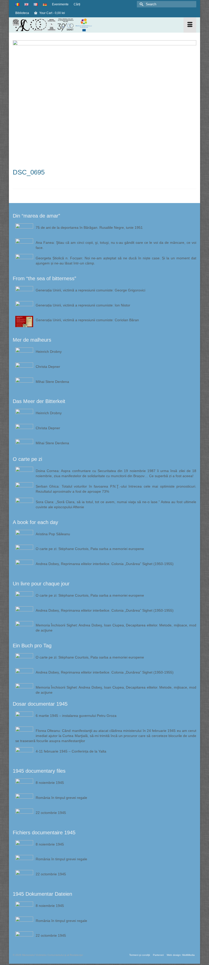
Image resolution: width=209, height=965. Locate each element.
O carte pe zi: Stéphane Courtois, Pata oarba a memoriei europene (90, 549)
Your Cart (51, 13)
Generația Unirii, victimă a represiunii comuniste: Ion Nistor (83, 305)
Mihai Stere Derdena (52, 382)
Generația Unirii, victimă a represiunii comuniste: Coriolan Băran (87, 320)
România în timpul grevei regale (61, 798)
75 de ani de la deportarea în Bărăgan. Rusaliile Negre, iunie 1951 (89, 227)
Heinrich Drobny (49, 352)
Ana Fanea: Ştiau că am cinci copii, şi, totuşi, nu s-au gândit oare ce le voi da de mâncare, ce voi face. (116, 245)
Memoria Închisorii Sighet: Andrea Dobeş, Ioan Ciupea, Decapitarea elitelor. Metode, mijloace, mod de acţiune (116, 627)
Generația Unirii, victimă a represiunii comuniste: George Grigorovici (90, 290)
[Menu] (190, 25)
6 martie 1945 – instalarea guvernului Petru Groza (76, 716)
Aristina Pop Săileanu (53, 534)
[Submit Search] (141, 4)
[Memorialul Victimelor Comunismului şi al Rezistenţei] (81, 25)
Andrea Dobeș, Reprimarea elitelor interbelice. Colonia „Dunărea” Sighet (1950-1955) (105, 564)
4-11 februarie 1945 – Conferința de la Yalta (71, 751)
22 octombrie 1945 (51, 813)
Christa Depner (48, 367)
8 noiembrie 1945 (50, 783)
